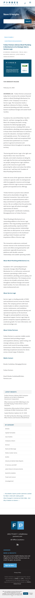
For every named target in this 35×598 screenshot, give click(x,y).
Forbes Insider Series (11, 453)
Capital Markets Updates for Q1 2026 (15, 413)
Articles (7, 429)
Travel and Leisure (10, 477)
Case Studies (8, 437)
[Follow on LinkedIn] (17, 545)
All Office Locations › (18, 540)
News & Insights (8, 37)
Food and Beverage (10, 449)
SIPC (22, 578)
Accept (25, 593)
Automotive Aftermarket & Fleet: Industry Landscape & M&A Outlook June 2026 (17, 409)
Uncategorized (9, 481)
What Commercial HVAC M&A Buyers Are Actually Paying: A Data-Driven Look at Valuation (16, 403)
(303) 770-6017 (12, 534)
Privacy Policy (17, 572)
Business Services (9, 54)
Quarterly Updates (10, 473)
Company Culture (10, 441)
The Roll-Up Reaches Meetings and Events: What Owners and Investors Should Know (17, 416)
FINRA (16, 578)
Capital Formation (10, 433)
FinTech (7, 445)
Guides (7, 457)
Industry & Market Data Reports (14, 461)
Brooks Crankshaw (11, 52)
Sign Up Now (9, 565)
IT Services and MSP (11, 465)
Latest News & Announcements (13, 41)
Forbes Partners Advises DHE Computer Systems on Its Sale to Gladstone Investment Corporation (16, 397)
